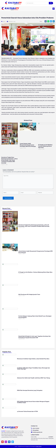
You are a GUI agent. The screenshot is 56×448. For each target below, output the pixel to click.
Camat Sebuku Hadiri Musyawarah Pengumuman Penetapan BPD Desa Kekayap (28, 145)
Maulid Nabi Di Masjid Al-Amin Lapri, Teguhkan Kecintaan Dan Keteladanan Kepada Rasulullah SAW (34, 337)
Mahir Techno (38, 446)
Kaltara (4, 21)
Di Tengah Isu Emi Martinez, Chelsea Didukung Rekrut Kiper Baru (45, 146)
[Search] (51, 3)
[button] (53, 9)
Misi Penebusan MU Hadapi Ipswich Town (29, 294)
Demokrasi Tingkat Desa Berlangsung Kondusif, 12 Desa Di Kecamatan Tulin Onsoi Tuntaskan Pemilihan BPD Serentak (9, 160)
